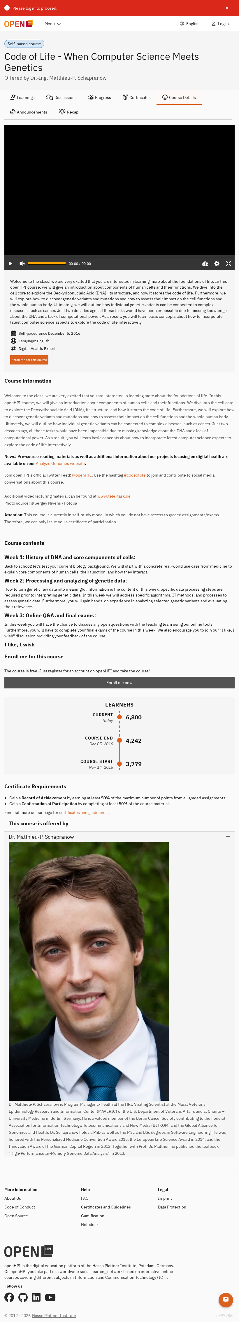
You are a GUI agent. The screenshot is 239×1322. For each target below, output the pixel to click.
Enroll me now (119, 682)
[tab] (22, 97)
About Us (12, 1198)
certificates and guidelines (83, 812)
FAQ (85, 1198)
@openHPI (82, 475)
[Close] (227, 8)
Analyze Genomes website (60, 463)
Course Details (182, 97)
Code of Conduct (19, 1207)
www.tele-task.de (114, 496)
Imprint (165, 1198)
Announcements (32, 112)
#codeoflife (135, 475)
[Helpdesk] (226, 1300)
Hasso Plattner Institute (54, 1315)
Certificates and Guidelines (106, 1207)
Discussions (66, 97)
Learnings (26, 97)
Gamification (92, 1215)
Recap (72, 112)
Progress (103, 97)
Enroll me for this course (29, 360)
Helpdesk (90, 1224)
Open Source (16, 1215)
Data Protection (172, 1207)
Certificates (140, 97)
